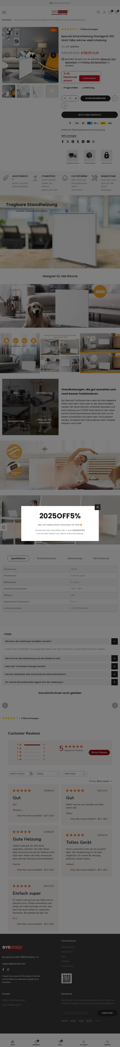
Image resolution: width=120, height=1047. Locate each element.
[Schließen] (98, 507)
